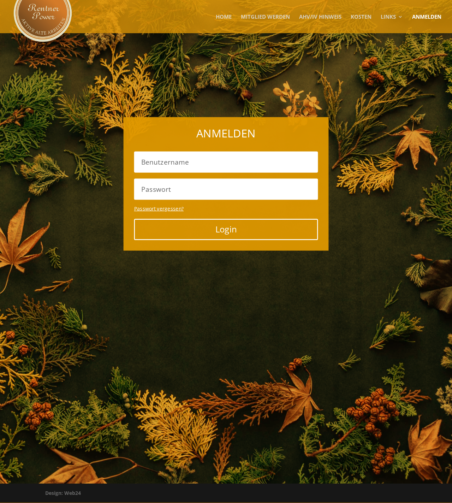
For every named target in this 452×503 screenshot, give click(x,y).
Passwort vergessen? (159, 208)
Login (226, 229)
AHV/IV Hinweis (320, 17)
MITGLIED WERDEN (265, 17)
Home (224, 17)
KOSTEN (361, 17)
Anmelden (426, 17)
